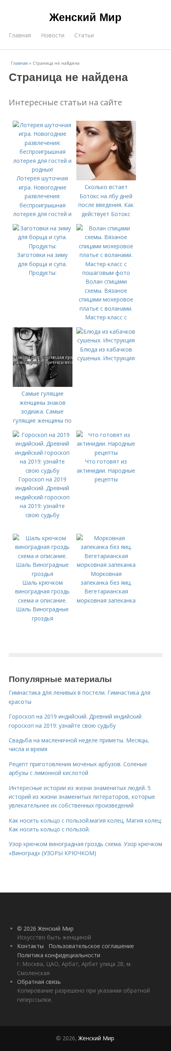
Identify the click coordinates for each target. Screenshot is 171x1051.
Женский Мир (85, 16)
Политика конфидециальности (58, 955)
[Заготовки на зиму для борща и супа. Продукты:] (42, 246)
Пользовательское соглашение (91, 946)
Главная (20, 35)
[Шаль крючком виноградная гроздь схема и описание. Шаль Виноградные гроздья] (42, 574)
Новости (52, 35)
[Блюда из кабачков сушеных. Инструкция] (106, 340)
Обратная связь (39, 981)
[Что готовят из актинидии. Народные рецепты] (106, 452)
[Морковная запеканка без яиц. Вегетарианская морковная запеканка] (106, 564)
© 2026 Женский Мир (45, 928)
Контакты (30, 946)
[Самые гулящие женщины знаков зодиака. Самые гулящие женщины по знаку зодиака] (42, 384)
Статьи (84, 35)
